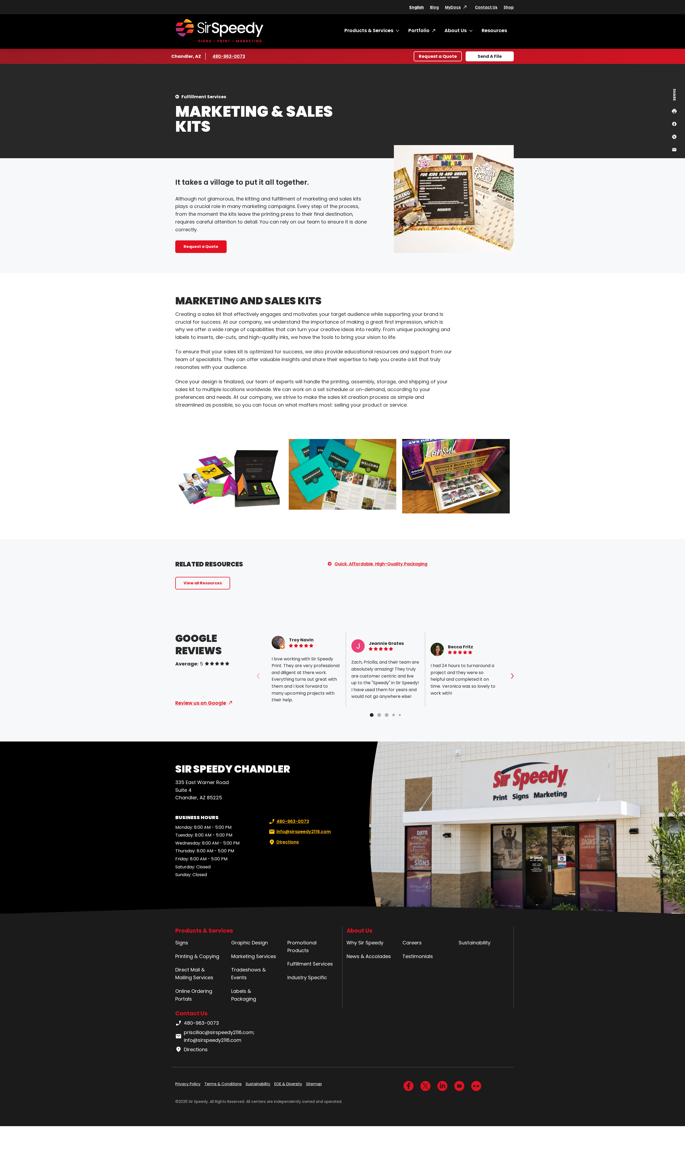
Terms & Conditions (223, 1084)
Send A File (490, 56)
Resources (494, 30)
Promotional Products (302, 946)
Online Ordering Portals (193, 995)
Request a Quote (438, 56)
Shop (509, 7)
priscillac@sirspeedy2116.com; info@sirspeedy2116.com (219, 1036)
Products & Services (368, 30)
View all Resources (203, 583)
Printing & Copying (197, 956)
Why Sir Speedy (365, 942)
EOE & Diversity (288, 1084)
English (416, 7)
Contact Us (486, 7)
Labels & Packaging (243, 995)
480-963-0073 (228, 56)
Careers (412, 942)
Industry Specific (307, 977)
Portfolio (418, 30)
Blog (434, 7)
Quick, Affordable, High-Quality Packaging (380, 564)
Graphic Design (249, 942)
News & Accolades (369, 956)
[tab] (372, 715)
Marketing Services (253, 956)
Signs (181, 942)
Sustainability (474, 942)
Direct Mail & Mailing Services (194, 973)
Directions (287, 842)
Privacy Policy (187, 1084)
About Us (455, 30)
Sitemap (314, 1084)
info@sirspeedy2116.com (303, 831)
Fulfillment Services (203, 97)
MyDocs (453, 7)
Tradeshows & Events (248, 973)
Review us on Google (200, 702)
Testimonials (417, 956)
